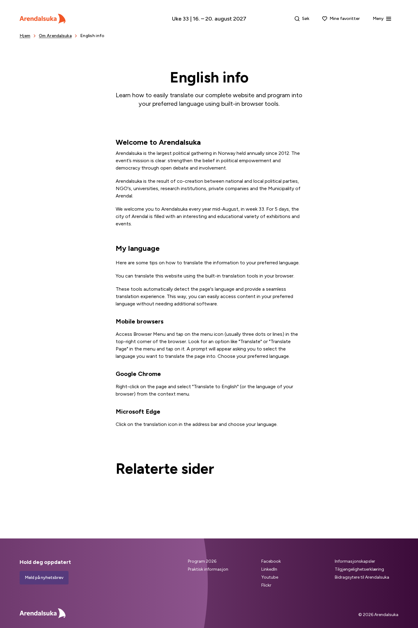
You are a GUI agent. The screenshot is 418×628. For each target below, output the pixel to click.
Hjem (25, 35)
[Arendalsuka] (42, 19)
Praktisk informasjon (208, 569)
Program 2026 (202, 561)
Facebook (271, 561)
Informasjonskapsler (355, 561)
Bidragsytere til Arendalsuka (362, 577)
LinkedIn (269, 569)
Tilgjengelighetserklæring (359, 569)
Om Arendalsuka (55, 35)
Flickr (266, 585)
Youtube (269, 577)
